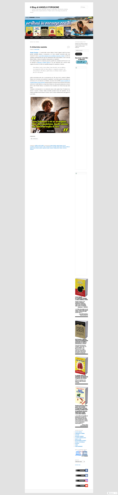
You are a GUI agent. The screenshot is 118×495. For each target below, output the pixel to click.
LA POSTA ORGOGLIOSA (80, 437)
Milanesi (68, 146)
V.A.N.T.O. (37, 37)
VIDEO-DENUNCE (78, 446)
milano (31, 148)
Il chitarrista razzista (38, 47)
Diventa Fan (77, 464)
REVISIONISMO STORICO (80, 440)
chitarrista (37, 146)
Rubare (61, 148)
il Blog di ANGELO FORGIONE (44, 7)
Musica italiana (39, 148)
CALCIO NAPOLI (78, 432)
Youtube (74, 37)
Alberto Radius (53, 145)
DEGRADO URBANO (79, 436)
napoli (48, 148)
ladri (44, 146)
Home (31, 37)
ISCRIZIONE (78, 54)
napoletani (45, 148)
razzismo (51, 148)
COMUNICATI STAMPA (80, 433)
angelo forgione (60, 145)
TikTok (68, 37)
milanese (64, 146)
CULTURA (77, 435)
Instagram (63, 37)
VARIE (42, 145)
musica (34, 148)
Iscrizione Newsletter (80, 41)
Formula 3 (41, 146)
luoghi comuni (59, 146)
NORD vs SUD (38, 145)
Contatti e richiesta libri (45, 37)
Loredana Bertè (49, 146)
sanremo (64, 148)
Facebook (54, 37)
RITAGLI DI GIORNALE (80, 442)
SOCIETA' (77, 443)
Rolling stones (56, 148)
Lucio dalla (54, 146)
